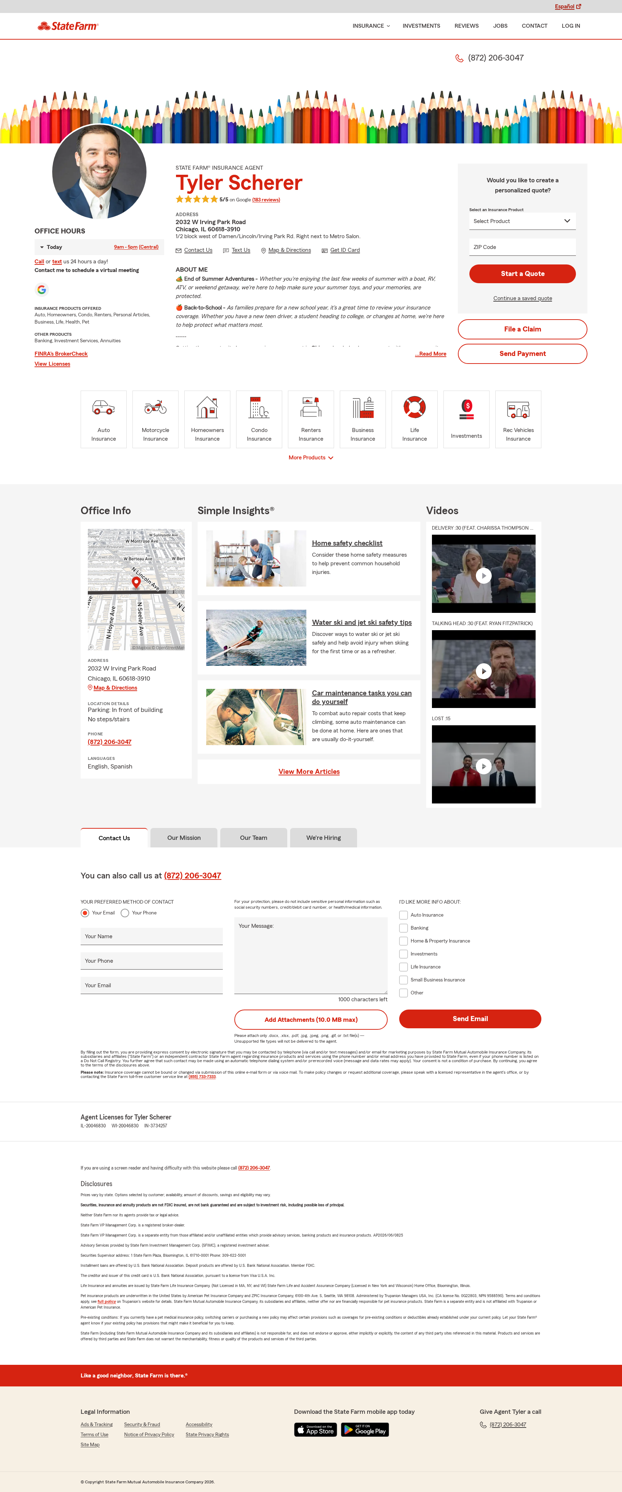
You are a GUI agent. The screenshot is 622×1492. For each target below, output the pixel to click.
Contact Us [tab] (114, 838)
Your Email (103, 913)
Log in (571, 26)
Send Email (470, 1019)
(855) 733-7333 (202, 1076)
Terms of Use (94, 1434)
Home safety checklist (347, 543)
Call (39, 261)
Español (564, 6)
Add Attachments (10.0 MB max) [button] (311, 1019)
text (57, 261)
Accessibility (199, 1424)
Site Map (90, 1444)
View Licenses (52, 364)
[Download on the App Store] (315, 1429)
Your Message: (256, 926)
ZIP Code (485, 247)
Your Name (98, 936)
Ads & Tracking (97, 1424)
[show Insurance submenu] (387, 26)
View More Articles (309, 771)
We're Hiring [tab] (323, 837)
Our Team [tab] (253, 837)
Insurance (368, 26)
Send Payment (523, 353)
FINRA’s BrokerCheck (61, 354)
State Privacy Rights (207, 1434)
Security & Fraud (142, 1424)
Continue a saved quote (522, 298)
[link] (68, 26)
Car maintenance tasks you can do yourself (362, 697)
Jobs (500, 26)
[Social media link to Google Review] (42, 289)
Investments (421, 26)
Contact (534, 26)
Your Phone (144, 913)
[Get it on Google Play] (365, 1429)
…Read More (430, 354)
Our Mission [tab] (184, 837)
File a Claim (522, 329)
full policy (107, 1301)
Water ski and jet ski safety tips (362, 622)
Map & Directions (115, 688)
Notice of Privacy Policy (149, 1434)
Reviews (467, 26)
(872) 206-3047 (109, 742)
